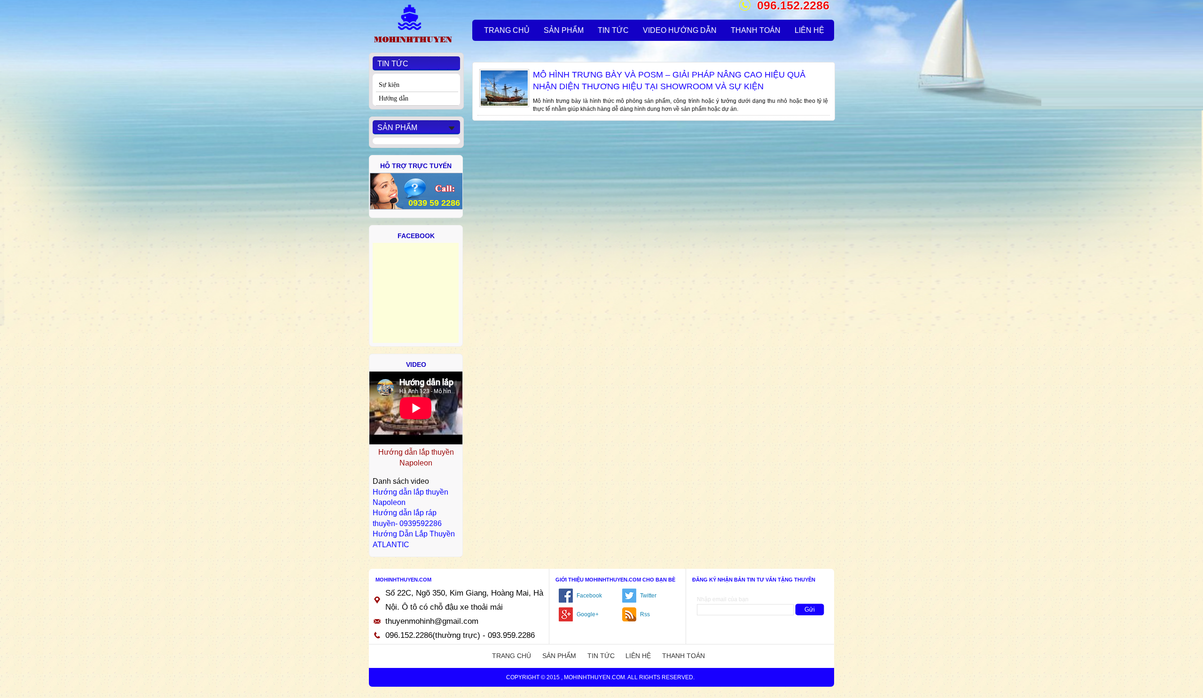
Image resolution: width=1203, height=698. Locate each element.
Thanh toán (683, 655)
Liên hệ (638, 655)
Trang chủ (511, 655)
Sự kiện (389, 84)
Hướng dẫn (393, 98)
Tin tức (601, 655)
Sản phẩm (559, 655)
